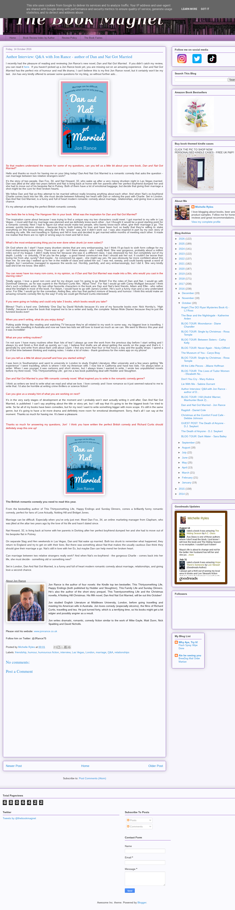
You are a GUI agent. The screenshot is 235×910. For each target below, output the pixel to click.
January (187, 482)
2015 (182, 488)
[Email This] (55, 647)
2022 (182, 258)
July (184, 452)
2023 (182, 253)
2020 (182, 268)
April (185, 467)
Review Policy (69, 37)
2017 (182, 283)
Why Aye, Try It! (188, 642)
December (188, 293)
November (188, 298)
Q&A (110, 652)
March (186, 472)
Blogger (142, 902)
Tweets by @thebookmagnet (19, 818)
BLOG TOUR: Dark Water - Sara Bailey (204, 436)
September (189, 442)
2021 (182, 263)
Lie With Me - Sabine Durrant (198, 383)
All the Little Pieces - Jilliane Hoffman (202, 365)
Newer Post (14, 766)
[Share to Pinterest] (69, 647)
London (90, 652)
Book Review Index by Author (39, 37)
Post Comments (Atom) (92, 778)
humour (32, 652)
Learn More (189, 9)
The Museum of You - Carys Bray (200, 352)
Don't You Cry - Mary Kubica (197, 379)
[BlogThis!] (59, 647)
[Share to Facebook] (66, 647)
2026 (182, 238)
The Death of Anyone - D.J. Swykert (202, 431)
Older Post (155, 766)
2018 (182, 278)
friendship (20, 652)
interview (65, 652)
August (186, 447)
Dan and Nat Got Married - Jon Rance (203, 405)
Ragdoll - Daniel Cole (193, 410)
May (185, 462)
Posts (132, 820)
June (185, 457)
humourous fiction (48, 652)
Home (13, 37)
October (187, 303)
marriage (101, 652)
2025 (182, 243)
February (187, 477)
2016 (182, 288)
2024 (182, 248)
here (26, 66)
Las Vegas (78, 652)
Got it (205, 9)
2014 (182, 493)
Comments (136, 826)
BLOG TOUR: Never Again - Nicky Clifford (205, 347)
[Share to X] (62, 647)
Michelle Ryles (204, 206)
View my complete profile (205, 221)
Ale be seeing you (190, 655)
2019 (182, 273)
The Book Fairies (93, 37)
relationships (122, 652)
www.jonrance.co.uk (45, 631)
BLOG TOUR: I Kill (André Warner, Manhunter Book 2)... (201, 398)
